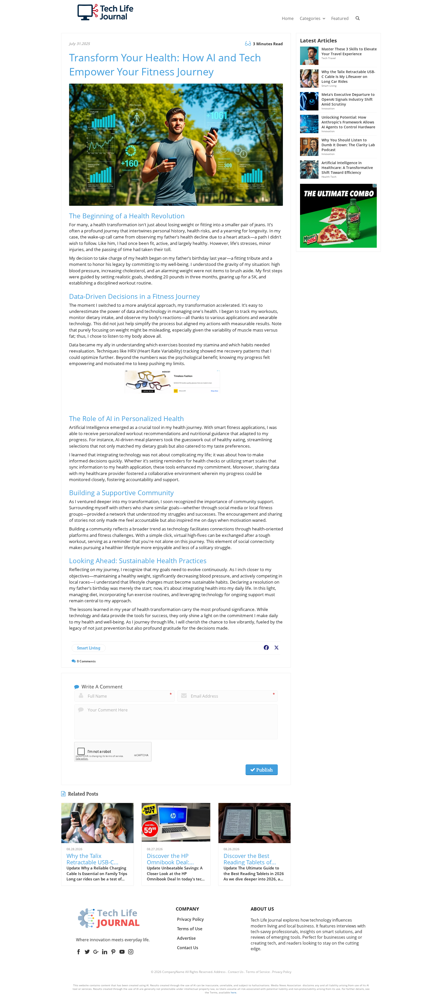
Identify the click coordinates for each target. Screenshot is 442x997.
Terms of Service (258, 972)
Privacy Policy (281, 972)
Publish (264, 770)
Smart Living (88, 648)
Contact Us (236, 972)
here (233, 992)
